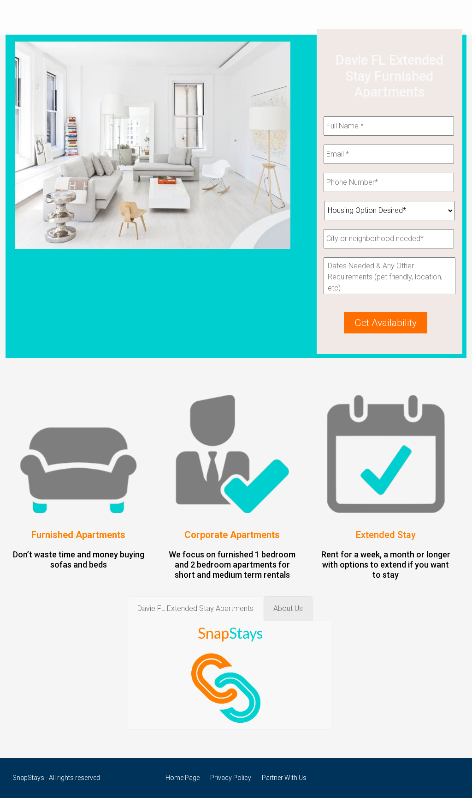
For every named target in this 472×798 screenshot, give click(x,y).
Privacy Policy (230, 777)
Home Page (182, 777)
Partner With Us (284, 777)
